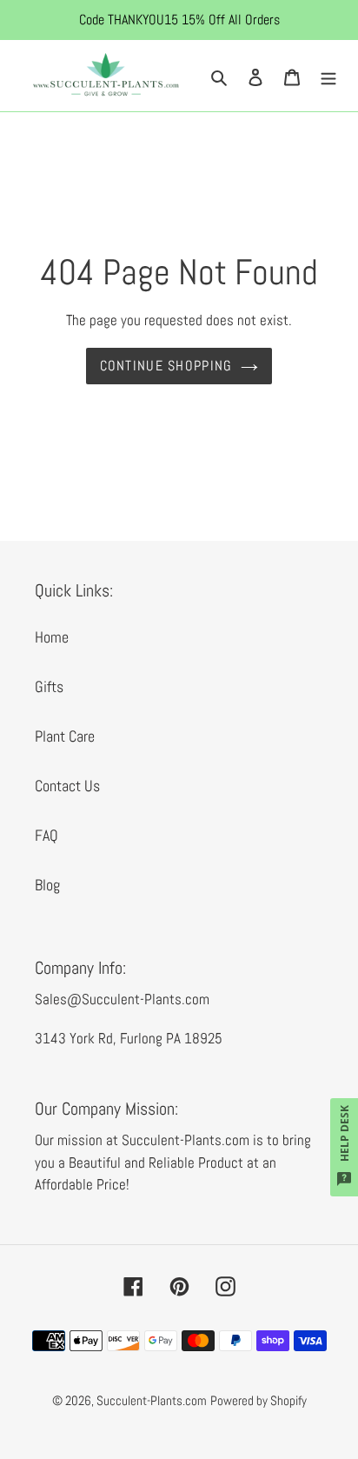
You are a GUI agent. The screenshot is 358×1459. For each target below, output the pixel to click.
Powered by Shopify (258, 1400)
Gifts (49, 686)
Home (52, 637)
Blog (47, 885)
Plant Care (65, 736)
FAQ (46, 835)
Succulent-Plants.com (151, 1400)
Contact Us (67, 786)
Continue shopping (166, 365)
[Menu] (328, 75)
